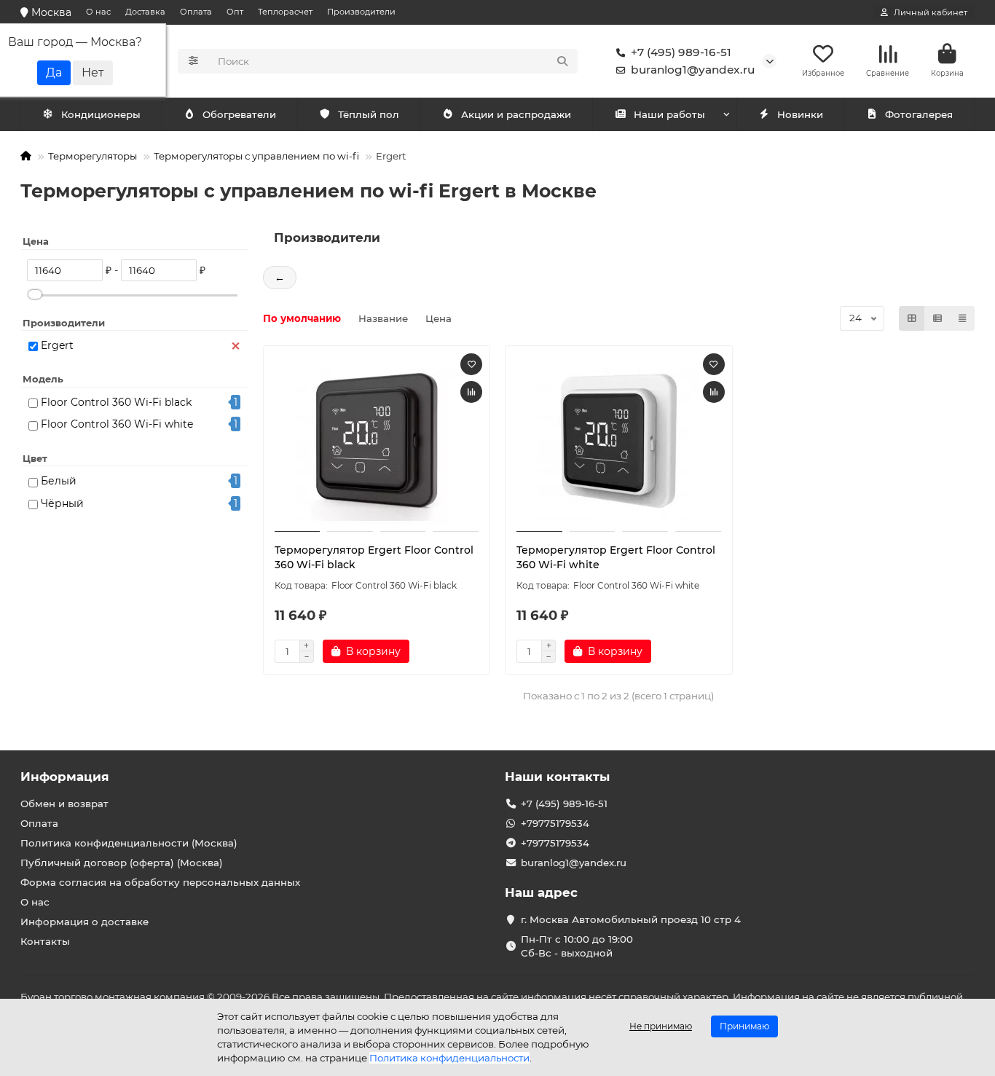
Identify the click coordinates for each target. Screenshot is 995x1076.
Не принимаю (660, 1026)
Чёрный (62, 503)
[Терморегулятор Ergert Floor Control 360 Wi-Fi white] (618, 441)
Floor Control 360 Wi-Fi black (116, 402)
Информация (64, 776)
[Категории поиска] (193, 61)
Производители (361, 12)
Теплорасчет (285, 12)
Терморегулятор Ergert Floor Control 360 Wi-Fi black (374, 557)
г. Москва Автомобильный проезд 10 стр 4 (631, 919)
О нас (98, 12)
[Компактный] (962, 318)
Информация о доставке (84, 921)
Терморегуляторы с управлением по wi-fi (256, 156)
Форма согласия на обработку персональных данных (160, 882)
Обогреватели (239, 114)
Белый (58, 480)
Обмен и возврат (64, 803)
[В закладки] (471, 364)
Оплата (196, 12)
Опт (235, 12)
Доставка (145, 12)
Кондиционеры (101, 114)
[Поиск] (562, 61)
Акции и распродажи (516, 114)
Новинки (800, 114)
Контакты (45, 941)
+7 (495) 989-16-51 (681, 52)
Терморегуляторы (92, 156)
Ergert (57, 345)
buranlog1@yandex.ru (693, 69)
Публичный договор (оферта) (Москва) (121, 862)
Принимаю (744, 1026)
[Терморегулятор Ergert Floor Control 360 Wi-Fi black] (377, 441)
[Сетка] (912, 318)
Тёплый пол (368, 114)
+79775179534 (555, 823)
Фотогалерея (919, 114)
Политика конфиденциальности (449, 1058)
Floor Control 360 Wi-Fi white (117, 424)
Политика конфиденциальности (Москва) (128, 843)
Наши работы (669, 114)
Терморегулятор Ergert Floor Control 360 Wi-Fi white (615, 557)
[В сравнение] (471, 392)
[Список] (937, 318)
